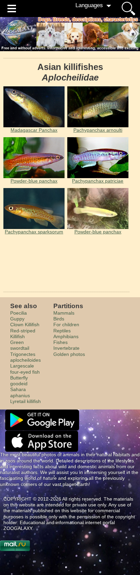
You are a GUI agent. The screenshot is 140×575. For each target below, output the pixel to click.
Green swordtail (19, 345)
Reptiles (62, 330)
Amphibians (65, 336)
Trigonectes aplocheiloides (25, 357)
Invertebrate (66, 348)
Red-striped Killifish (22, 333)
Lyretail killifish (25, 401)
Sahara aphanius (20, 392)
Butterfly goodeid (19, 380)
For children (66, 324)
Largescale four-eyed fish (25, 368)
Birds (58, 318)
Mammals (63, 313)
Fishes (60, 342)
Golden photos (69, 354)
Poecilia (18, 313)
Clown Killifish (24, 324)
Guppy (17, 318)
